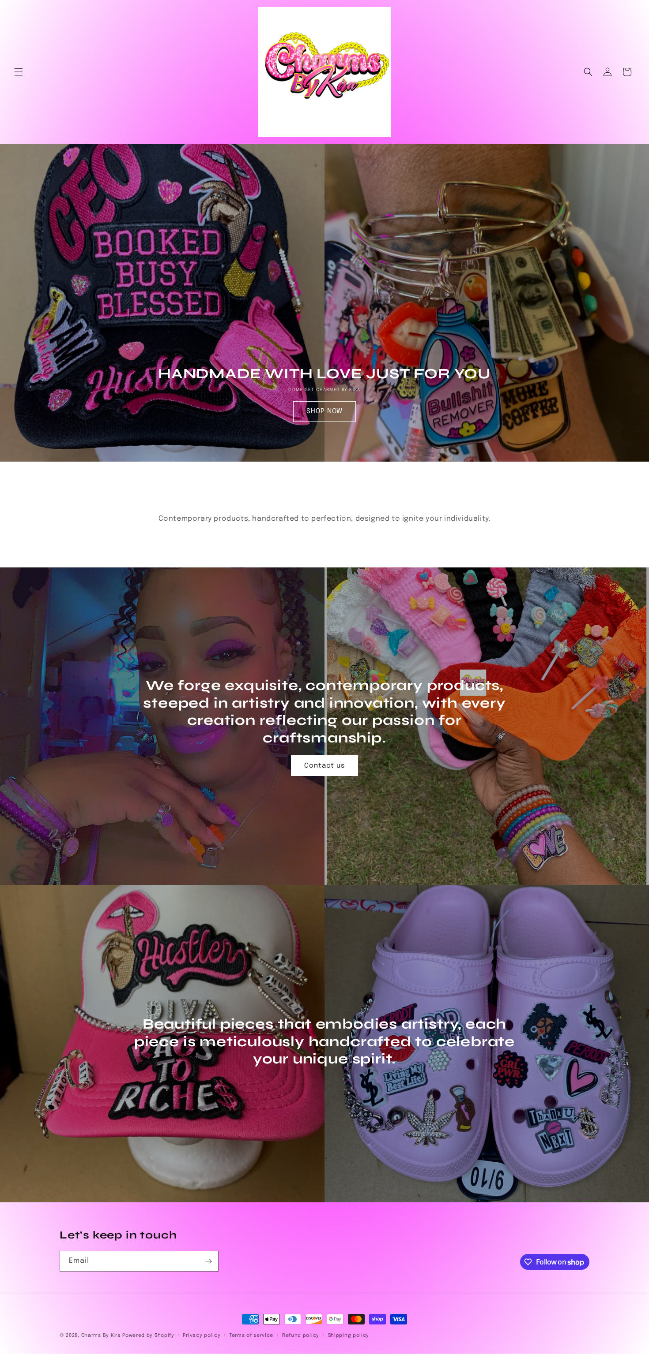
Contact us (324, 765)
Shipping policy (349, 1335)
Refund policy (300, 1335)
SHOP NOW (324, 411)
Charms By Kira (101, 1335)
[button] (18, 72)
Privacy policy (201, 1335)
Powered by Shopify (148, 1335)
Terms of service (251, 1335)
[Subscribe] (208, 1261)
